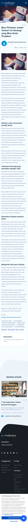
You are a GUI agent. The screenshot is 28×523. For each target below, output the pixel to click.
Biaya (15, 467)
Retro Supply (17, 317)
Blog (15, 479)
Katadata (3, 317)
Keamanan (17, 486)
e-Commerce (20, 325)
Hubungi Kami (17, 482)
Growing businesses (6, 470)
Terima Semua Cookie (14, 518)
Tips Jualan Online (7, 326)
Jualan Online (18, 321)
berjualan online (7, 321)
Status (15, 484)
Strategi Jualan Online (8, 323)
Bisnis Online (21, 323)
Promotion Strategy (17, 413)
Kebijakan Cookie (8, 514)
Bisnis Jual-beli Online (8, 325)
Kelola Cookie (17, 491)
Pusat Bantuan (18, 477)
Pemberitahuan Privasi (19, 489)
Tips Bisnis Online (19, 326)
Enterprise (3, 472)
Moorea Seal (10, 317)
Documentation (18, 474)
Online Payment (18, 465)
